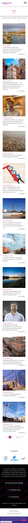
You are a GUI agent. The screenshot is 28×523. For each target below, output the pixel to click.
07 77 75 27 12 (14, 497)
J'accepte (24, 520)
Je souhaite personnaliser (6, 521)
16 (17, 437)
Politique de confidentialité (14, 513)
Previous (2, 458)
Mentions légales (14, 511)
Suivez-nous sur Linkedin (15, 483)
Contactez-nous (15, 490)
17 (20, 437)
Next (26, 458)
